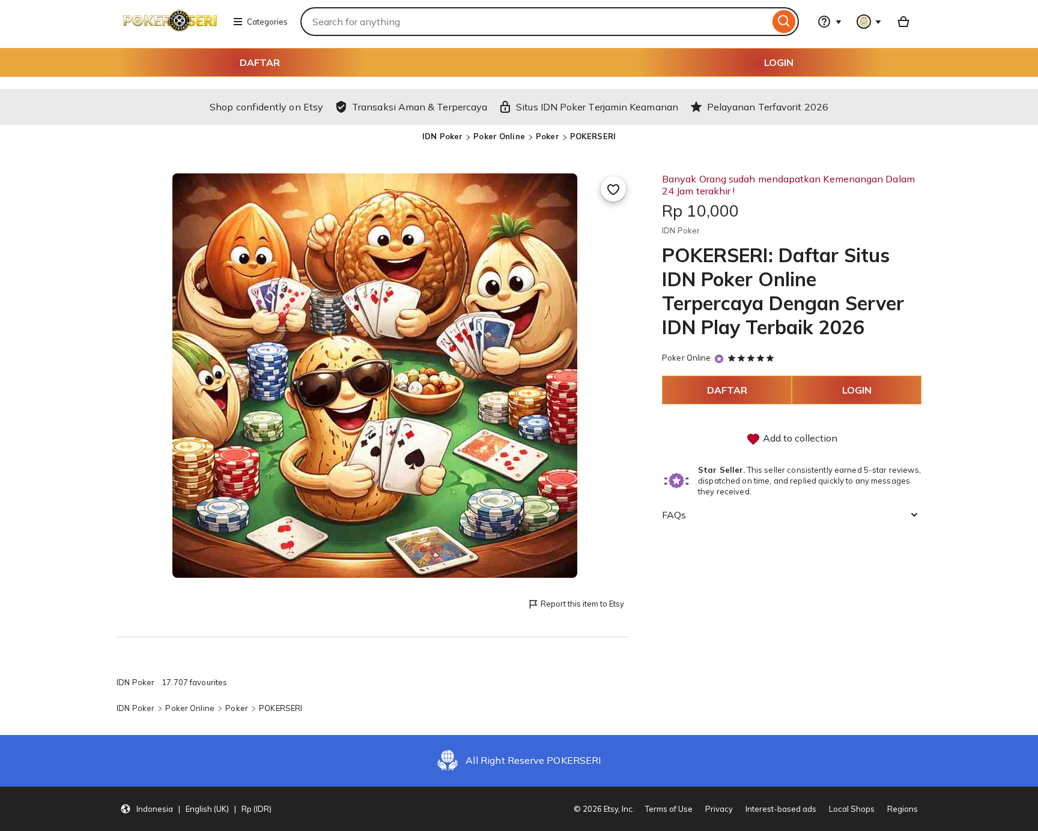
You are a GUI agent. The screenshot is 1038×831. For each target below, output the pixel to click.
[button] (196, 808)
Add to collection (798, 438)
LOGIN (779, 62)
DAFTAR (260, 62)
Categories (267, 21)
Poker (547, 136)
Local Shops (852, 809)
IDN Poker (442, 136)
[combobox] (534, 21)
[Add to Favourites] (613, 189)
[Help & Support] (829, 21)
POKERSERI (593, 136)
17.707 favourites (194, 682)
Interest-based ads (780, 809)
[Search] (784, 21)
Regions (902, 809)
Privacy (719, 809)
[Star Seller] (719, 358)
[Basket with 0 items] (903, 21)
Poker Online (499, 136)
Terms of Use (669, 809)
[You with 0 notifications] (869, 21)
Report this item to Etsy (582, 603)
